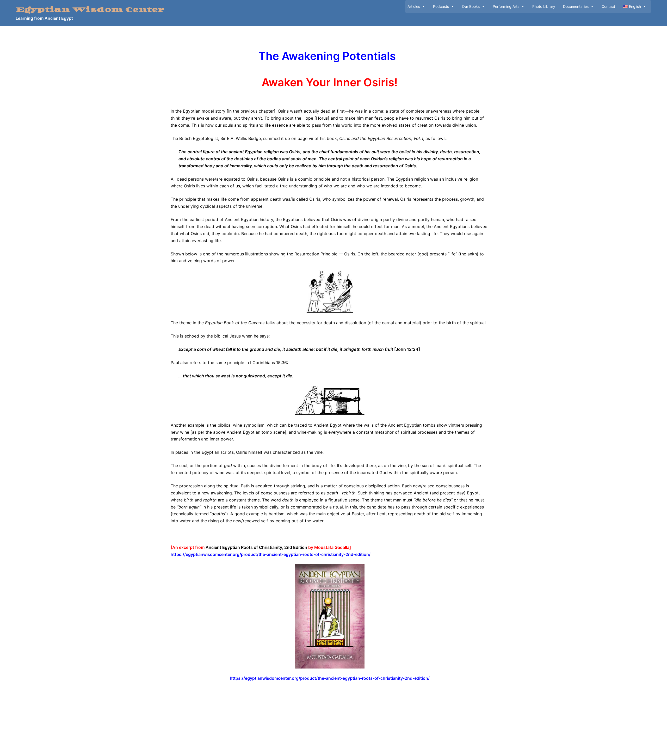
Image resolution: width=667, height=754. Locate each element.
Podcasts (441, 6)
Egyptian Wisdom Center (90, 10)
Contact (608, 6)
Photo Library (543, 6)
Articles (413, 6)
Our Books (471, 6)
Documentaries (576, 6)
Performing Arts (506, 6)
